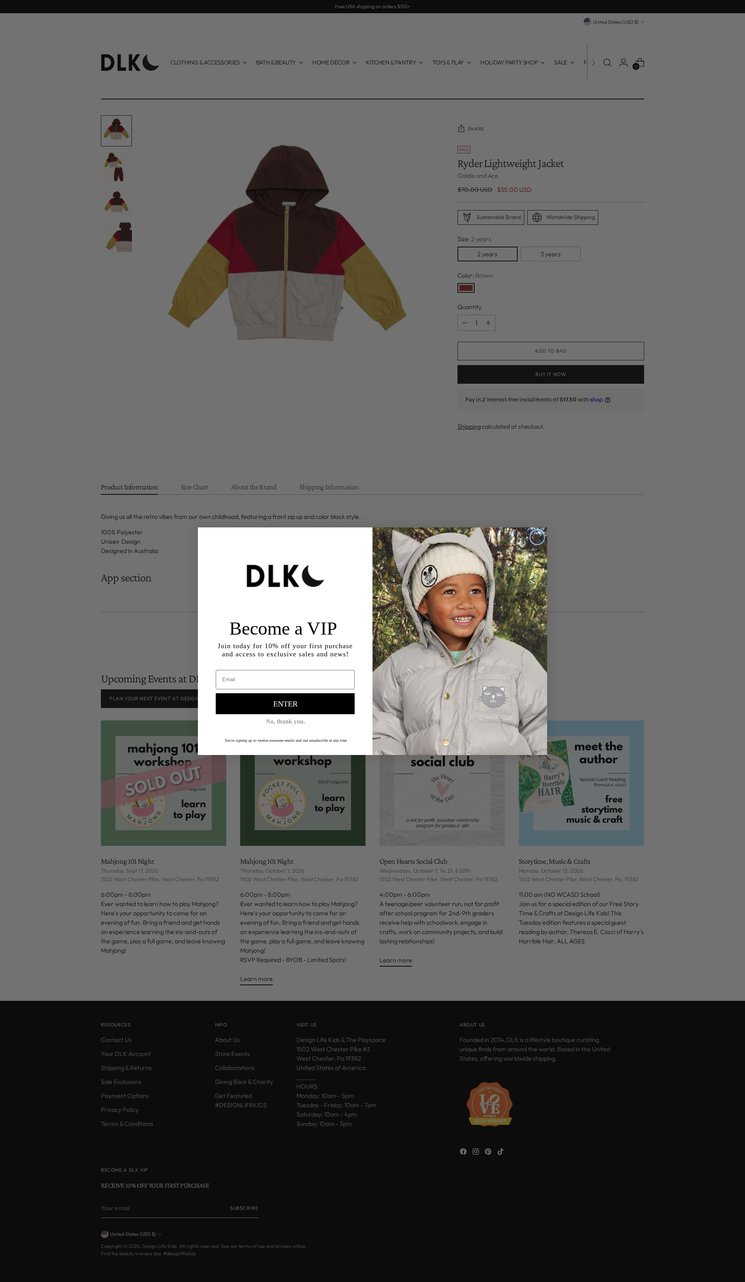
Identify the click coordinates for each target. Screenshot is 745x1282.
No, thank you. (285, 721)
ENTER (285, 703)
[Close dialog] (537, 537)
